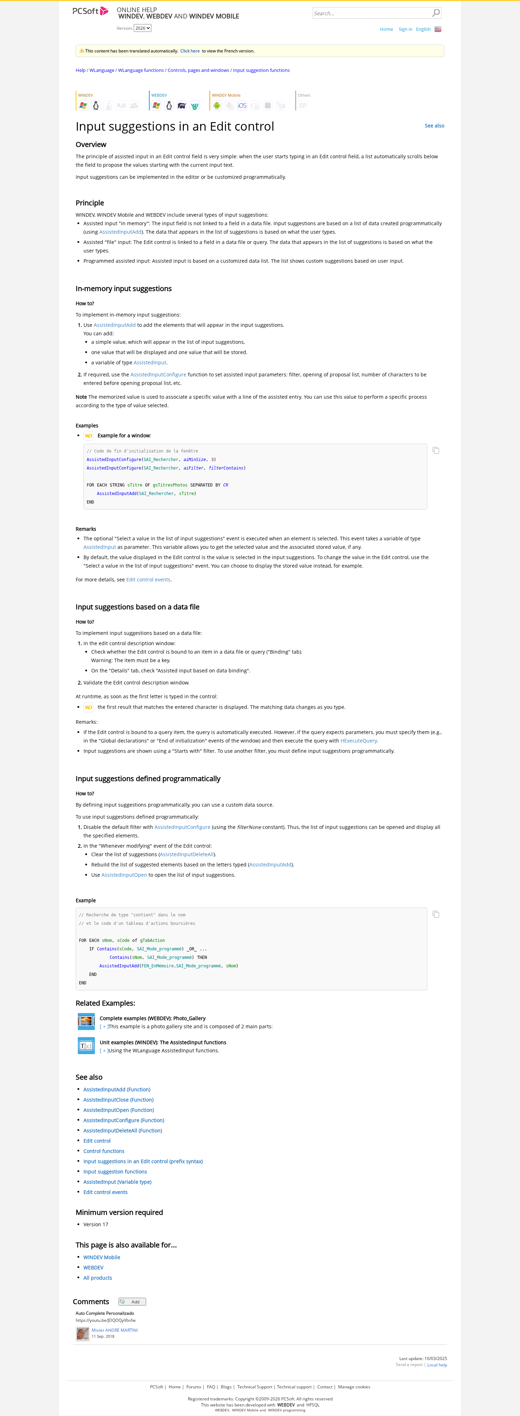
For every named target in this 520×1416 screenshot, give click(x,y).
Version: (125, 28)
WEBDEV (93, 1267)
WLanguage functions (141, 70)
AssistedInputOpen (124, 874)
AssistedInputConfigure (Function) (123, 1120)
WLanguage (101, 70)
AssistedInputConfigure (158, 374)
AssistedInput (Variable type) (117, 1181)
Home (386, 29)
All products (97, 1277)
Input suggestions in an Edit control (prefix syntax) (143, 1161)
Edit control (97, 1140)
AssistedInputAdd (120, 231)
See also (434, 125)
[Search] (436, 13)
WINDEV (275, 1410)
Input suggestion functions (261, 70)
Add (135, 1302)
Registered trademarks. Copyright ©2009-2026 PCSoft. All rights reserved (260, 1399)
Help (81, 70)
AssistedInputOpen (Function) (118, 1110)
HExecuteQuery (359, 740)
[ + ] (103, 1026)
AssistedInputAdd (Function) (116, 1089)
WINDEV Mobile (101, 1257)
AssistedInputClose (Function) (118, 1099)
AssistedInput (150, 362)
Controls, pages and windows (198, 70)
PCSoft (156, 1387)
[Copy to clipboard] (435, 451)
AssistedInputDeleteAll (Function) (122, 1130)
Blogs (226, 1387)
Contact (325, 1387)
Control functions (104, 1151)
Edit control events (148, 579)
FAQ (211, 1387)
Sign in (405, 29)
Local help (437, 1365)
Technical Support (254, 1387)
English (423, 29)
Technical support (294, 1387)
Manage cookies (354, 1387)
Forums (193, 1387)
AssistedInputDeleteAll (187, 854)
